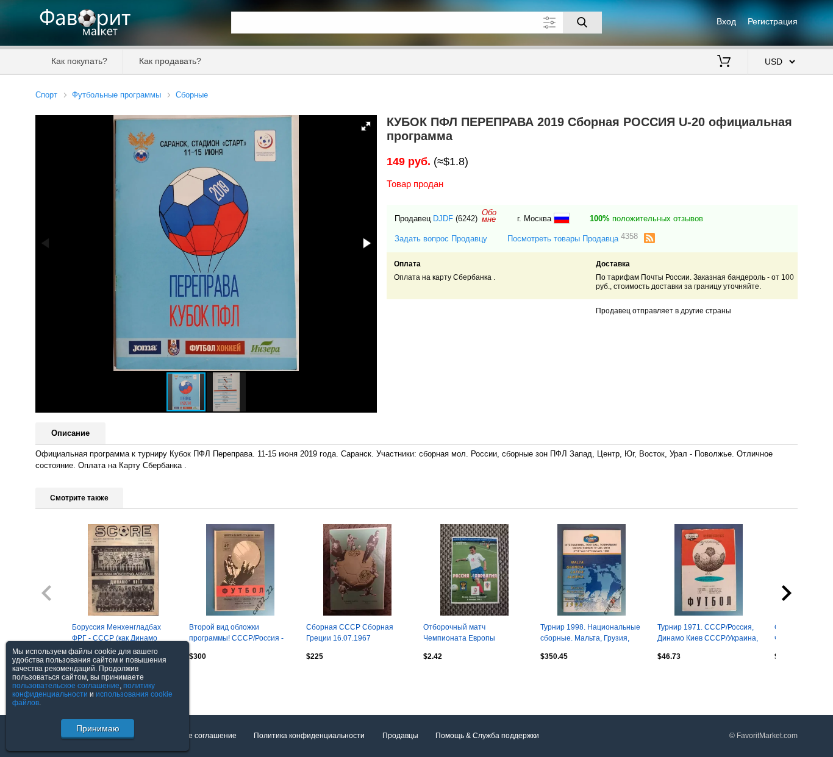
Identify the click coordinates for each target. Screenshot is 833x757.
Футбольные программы (116, 94)
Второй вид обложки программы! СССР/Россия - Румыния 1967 (236, 634)
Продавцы (400, 735)
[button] (366, 126)
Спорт (46, 94)
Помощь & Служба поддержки (487, 735)
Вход (726, 21)
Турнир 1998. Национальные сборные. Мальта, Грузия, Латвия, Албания (590, 634)
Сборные (192, 94)
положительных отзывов (646, 218)
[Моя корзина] (723, 62)
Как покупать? (79, 61)
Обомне (489, 215)
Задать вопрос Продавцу (441, 238)
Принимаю (98, 728)
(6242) (466, 218)
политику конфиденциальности (83, 689)
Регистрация (773, 21)
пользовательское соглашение (66, 685)
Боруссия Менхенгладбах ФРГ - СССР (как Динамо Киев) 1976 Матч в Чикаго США (116, 634)
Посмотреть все (63, 682)
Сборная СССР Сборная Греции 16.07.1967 (349, 632)
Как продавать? (170, 61)
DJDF (443, 218)
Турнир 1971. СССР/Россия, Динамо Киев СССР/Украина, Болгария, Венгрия (707, 634)
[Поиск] (582, 23)
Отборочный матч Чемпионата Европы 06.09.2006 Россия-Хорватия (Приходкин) (473, 634)
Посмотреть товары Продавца (572, 238)
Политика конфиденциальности (309, 735)
